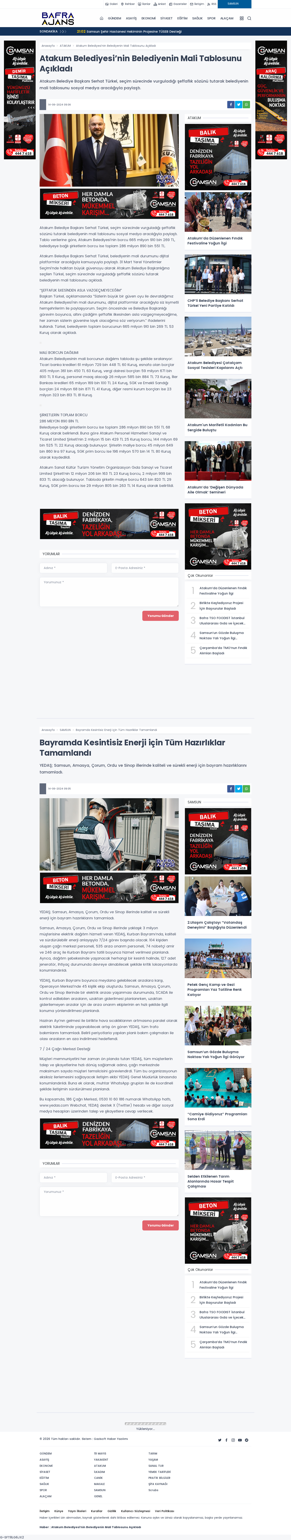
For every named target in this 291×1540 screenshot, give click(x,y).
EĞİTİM (182, 18)
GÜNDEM (114, 18)
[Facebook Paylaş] (231, 104)
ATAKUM (65, 46)
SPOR (211, 18)
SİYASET (166, 18)
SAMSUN (65, 730)
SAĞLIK (197, 18)
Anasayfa (48, 46)
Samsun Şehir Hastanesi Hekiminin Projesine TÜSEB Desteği (62, 31)
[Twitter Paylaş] (238, 104)
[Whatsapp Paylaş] (246, 104)
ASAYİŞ (131, 18)
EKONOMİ (149, 18)
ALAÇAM (226, 18)
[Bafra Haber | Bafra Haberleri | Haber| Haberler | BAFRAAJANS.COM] (59, 18)
